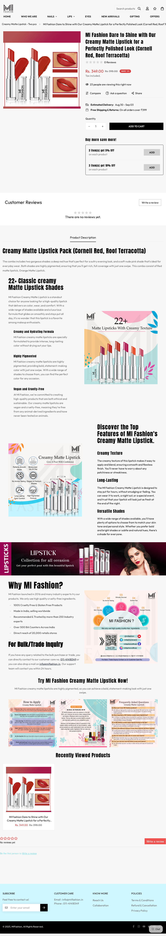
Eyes (88, 16)
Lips (69, 16)
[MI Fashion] (8, 8)
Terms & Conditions (142, 900)
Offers (155, 16)
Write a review (150, 202)
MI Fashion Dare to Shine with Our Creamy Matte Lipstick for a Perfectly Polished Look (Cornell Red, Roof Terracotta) (28, 818)
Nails (50, 16)
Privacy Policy (139, 910)
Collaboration (101, 905)
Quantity (90, 118)
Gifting (135, 16)
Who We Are (29, 16)
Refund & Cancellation (144, 905)
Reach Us (98, 900)
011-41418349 (68, 659)
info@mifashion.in (50, 664)
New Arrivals (110, 16)
